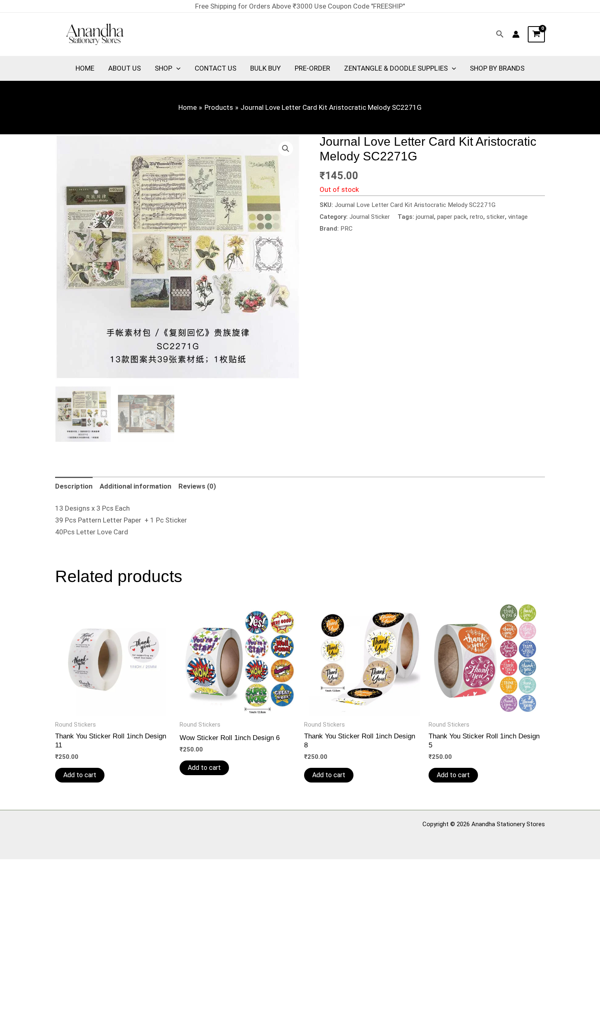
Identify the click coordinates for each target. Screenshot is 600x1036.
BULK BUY (265, 68)
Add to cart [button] (79, 775)
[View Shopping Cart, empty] (536, 34)
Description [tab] (74, 486)
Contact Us (215, 68)
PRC (346, 228)
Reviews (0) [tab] (197, 486)
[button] (500, 34)
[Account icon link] (516, 34)
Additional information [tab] (135, 486)
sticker (496, 216)
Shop (163, 68)
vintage (518, 216)
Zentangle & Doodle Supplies (396, 68)
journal (425, 216)
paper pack (452, 216)
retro (476, 216)
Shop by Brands (497, 68)
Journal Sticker (369, 216)
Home (85, 68)
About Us (124, 68)
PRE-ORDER (312, 68)
